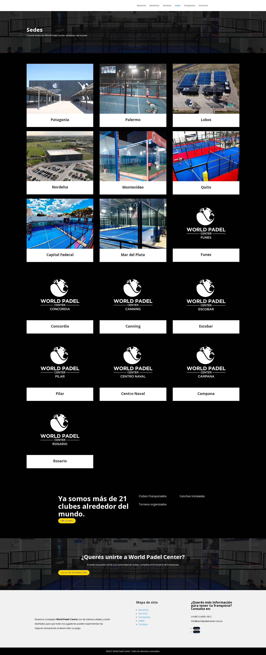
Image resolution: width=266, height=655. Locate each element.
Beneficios (154, 6)
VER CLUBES (67, 521)
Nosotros (141, 6)
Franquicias (189, 6)
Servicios (167, 6)
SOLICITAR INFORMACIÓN (74, 572)
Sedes (177, 6)
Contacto (203, 6)
